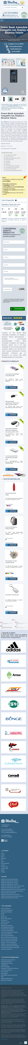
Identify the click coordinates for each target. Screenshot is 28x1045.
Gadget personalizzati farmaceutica (9, 879)
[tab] (4, 99)
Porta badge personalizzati (7, 927)
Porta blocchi (4, 920)
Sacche (2, 913)
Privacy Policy (4, 866)
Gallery (2, 870)
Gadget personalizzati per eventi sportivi (10, 887)
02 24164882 (11, 12)
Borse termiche (4, 971)
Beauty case (4, 917)
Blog (2, 860)
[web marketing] (22, 1043)
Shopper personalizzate (6, 925)
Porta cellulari (4, 973)
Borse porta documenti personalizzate (10, 947)
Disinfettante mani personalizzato (9, 975)
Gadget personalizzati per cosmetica (10, 884)
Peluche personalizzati (6, 949)
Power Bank (6, 39)
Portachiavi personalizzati (7, 928)
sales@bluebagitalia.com (11, 15)
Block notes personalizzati (7, 935)
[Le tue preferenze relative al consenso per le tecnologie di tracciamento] (25, 1042)
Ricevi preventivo (19, 308)
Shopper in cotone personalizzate (9, 944)
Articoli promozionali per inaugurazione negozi (12, 891)
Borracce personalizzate (7, 910)
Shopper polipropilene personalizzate (10, 945)
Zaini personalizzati (5, 908)
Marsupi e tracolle (5, 922)
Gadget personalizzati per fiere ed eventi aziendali (13, 889)
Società (3, 855)
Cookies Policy (4, 868)
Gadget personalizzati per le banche (9, 881)
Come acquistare (5, 863)
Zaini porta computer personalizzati (9, 932)
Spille (2, 976)
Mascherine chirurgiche (6, 980)
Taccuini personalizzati (6, 934)
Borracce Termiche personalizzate (9, 940)
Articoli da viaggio (5, 966)
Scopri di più (13, 387)
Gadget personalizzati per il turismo (9, 882)
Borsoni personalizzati (6, 912)
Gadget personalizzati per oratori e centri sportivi (12, 886)
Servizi (2, 856)
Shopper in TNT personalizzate (8, 942)
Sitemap (3, 872)
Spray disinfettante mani (7, 978)
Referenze (3, 858)
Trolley (2, 915)
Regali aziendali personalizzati (8, 892)
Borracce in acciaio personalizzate (9, 939)
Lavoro (2, 861)
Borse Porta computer (6, 918)
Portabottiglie (4, 965)
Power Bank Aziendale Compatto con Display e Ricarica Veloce (17, 40)
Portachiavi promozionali (7, 963)
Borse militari (4, 923)
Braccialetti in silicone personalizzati (9, 968)
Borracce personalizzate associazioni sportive (12, 896)
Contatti (3, 865)
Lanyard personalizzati (6, 961)
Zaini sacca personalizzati (7, 930)
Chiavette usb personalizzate (8, 960)
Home (2, 39)
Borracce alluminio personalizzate (9, 937)
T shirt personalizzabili (6, 970)
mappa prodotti (4, 1039)
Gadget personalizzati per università (9, 897)
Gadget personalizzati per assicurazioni (10, 894)
